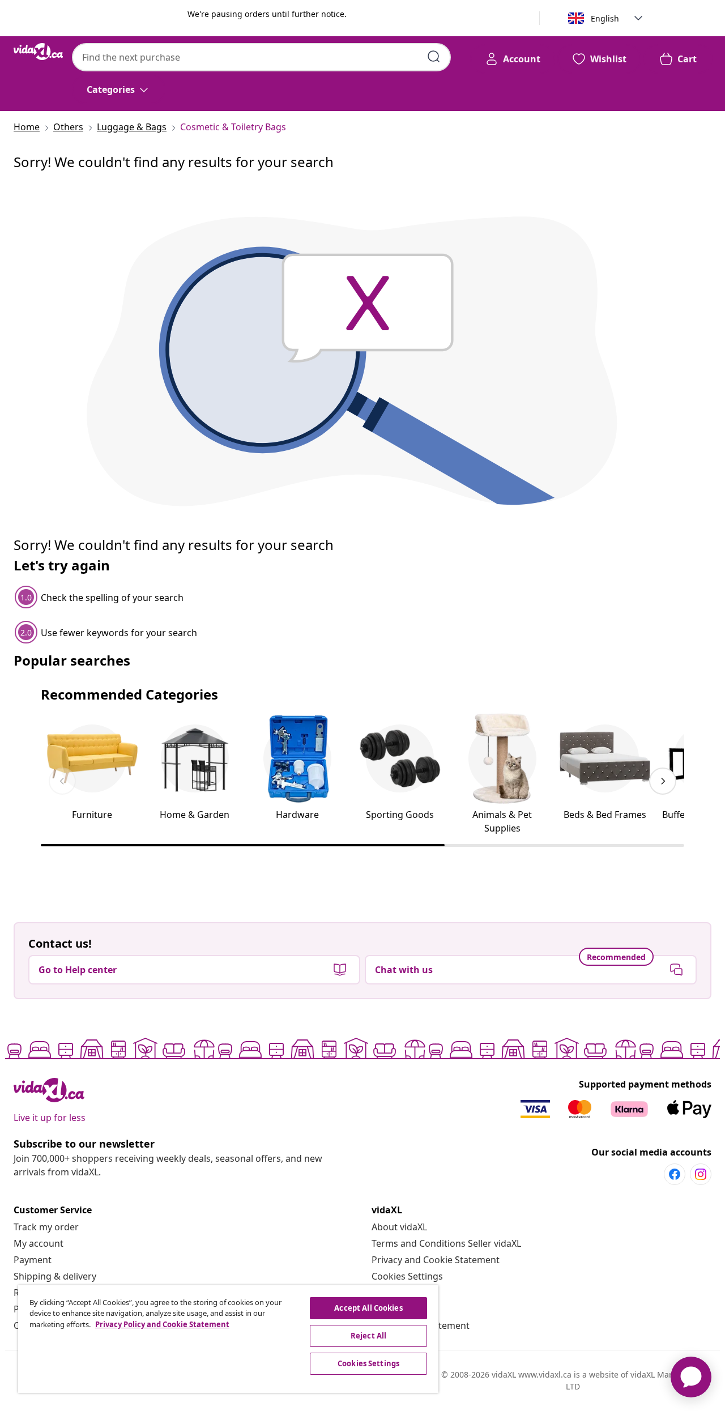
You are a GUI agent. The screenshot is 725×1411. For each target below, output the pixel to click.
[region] (228, 1339)
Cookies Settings (407, 1276)
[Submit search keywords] (434, 57)
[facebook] (674, 1174)
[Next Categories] (662, 781)
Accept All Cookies (368, 1308)
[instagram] (700, 1174)
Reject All (368, 1336)
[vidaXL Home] (38, 51)
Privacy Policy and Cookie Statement (162, 1324)
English (605, 18)
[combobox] (261, 57)
